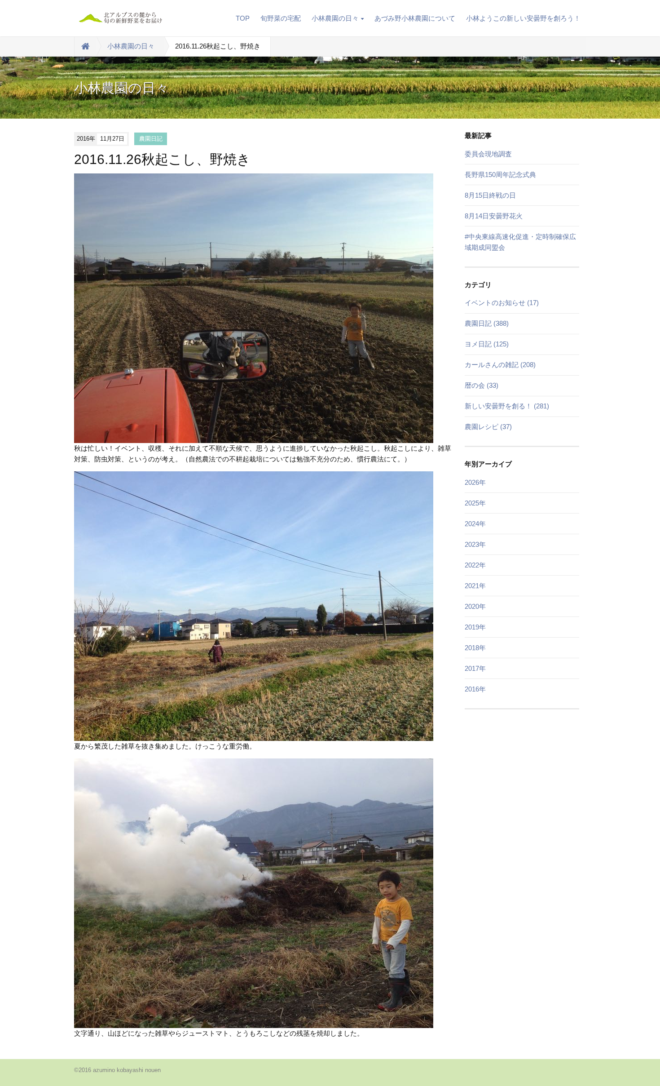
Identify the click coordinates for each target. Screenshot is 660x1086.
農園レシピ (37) (488, 426)
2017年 (475, 668)
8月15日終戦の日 (490, 195)
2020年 (475, 606)
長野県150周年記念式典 (500, 174)
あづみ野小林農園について (414, 18)
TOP (243, 18)
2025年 (475, 503)
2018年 (475, 648)
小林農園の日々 (335, 18)
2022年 (475, 565)
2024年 (475, 523)
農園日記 (151, 138)
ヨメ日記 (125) (487, 344)
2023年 (475, 544)
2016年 (475, 689)
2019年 (475, 627)
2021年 (475, 586)
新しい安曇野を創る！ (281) (507, 406)
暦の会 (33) (481, 385)
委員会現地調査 (488, 154)
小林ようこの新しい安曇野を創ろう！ (523, 18)
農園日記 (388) (487, 323)
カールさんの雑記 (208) (500, 364)
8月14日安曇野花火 (494, 216)
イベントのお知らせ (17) (502, 302)
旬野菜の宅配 (280, 18)
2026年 (475, 482)
